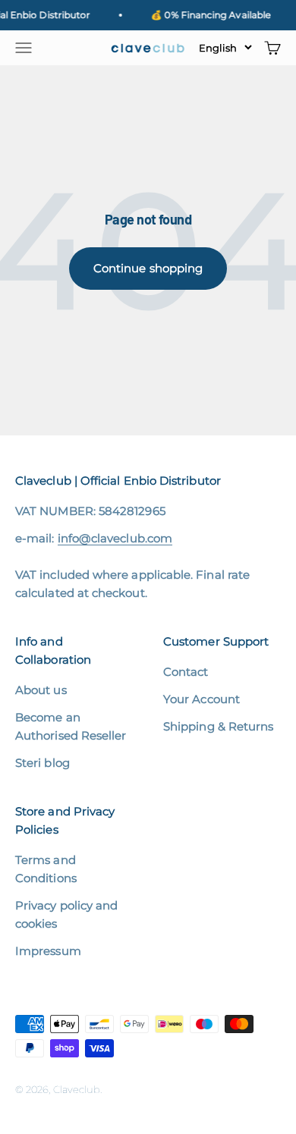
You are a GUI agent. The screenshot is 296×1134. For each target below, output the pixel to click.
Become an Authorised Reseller (70, 726)
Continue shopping (148, 268)
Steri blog (42, 762)
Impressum (48, 951)
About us (41, 690)
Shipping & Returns (218, 726)
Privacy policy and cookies (66, 914)
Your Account (201, 699)
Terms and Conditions (46, 869)
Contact (186, 671)
